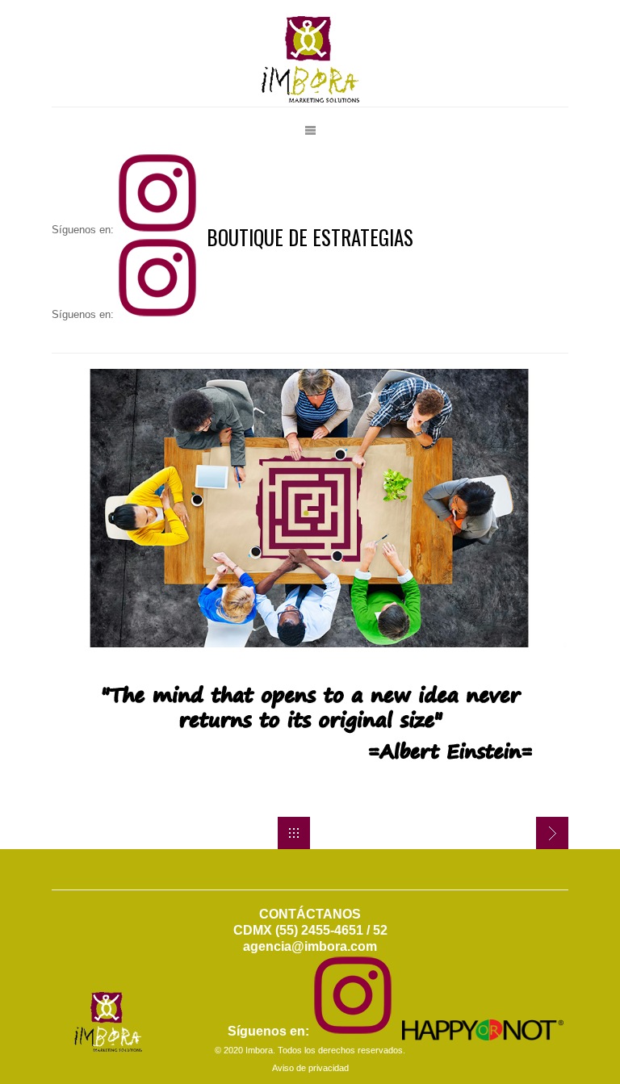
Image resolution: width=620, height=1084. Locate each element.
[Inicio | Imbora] (294, 833)
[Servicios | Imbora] (552, 833)
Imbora (259, 1050)
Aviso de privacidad (310, 1068)
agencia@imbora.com (310, 946)
